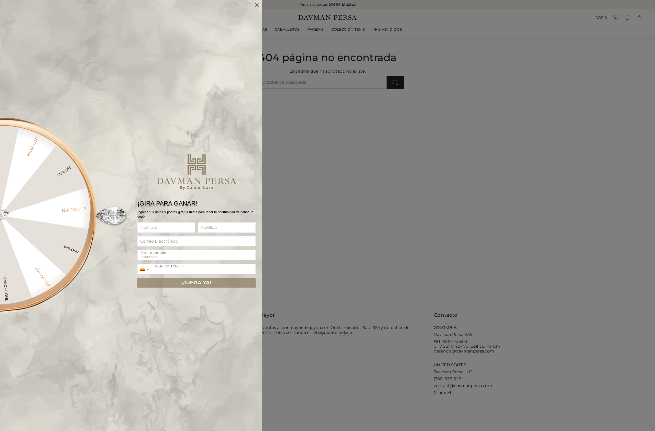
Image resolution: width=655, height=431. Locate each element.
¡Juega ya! (196, 282)
